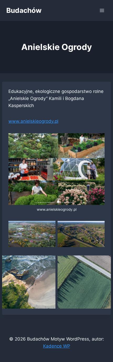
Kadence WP (56, 346)
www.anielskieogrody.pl (33, 121)
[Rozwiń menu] (102, 10)
